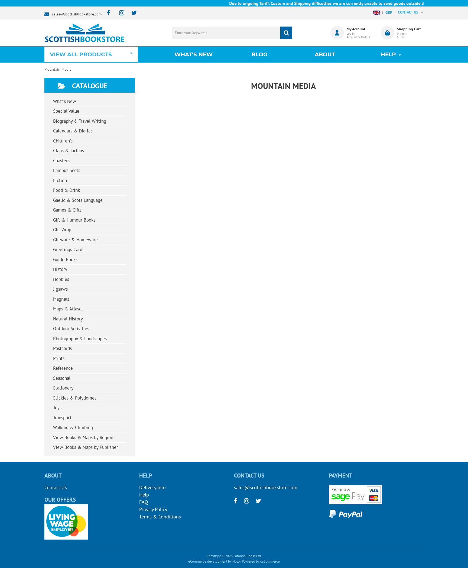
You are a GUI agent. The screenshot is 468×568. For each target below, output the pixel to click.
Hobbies (61, 279)
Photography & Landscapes (80, 339)
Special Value (66, 111)
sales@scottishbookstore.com (77, 14)
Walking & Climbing (73, 427)
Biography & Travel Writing (79, 121)
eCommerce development (207, 561)
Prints (58, 358)
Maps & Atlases (68, 309)
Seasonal (61, 378)
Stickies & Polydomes (74, 398)
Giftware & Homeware (75, 240)
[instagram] (119, 13)
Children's (63, 141)
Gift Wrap (62, 230)
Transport (62, 418)
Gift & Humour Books (74, 220)
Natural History (68, 319)
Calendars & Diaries (73, 131)
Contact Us (55, 487)
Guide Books (65, 259)
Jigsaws (60, 289)
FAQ (143, 502)
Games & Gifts (67, 210)
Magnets (61, 299)
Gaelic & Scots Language (78, 200)
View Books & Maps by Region (83, 437)
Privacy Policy (153, 509)
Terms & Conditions (160, 517)
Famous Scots (66, 170)
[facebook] (107, 13)
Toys (57, 408)
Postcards (62, 348)
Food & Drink (66, 190)
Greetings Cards (68, 249)
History (60, 269)
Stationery (63, 388)
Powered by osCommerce (261, 561)
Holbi (236, 561)
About (325, 54)
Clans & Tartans (68, 151)
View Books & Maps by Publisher (85, 447)
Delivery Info (152, 487)
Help (144, 495)
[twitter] (131, 13)
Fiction (60, 180)
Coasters (61, 161)
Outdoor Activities (71, 329)
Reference (63, 368)
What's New (193, 54)
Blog (259, 54)
